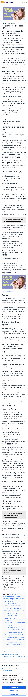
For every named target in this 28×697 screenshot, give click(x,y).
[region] (14, 685)
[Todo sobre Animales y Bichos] (8, 2)
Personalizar (14, 690)
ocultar (14, 594)
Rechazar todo (14, 694)
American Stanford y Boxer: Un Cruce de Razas (12, 670)
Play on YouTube (7, 292)
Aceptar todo (14, 687)
